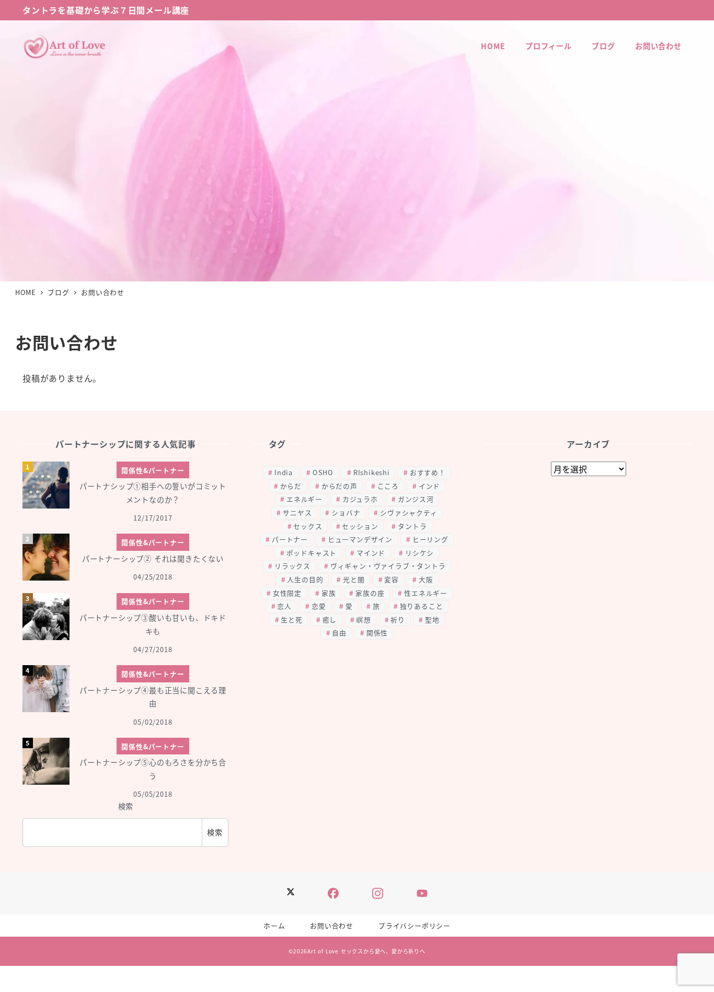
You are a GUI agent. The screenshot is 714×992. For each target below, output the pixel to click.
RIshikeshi (371, 472)
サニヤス (297, 512)
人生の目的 (305, 579)
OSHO (323, 472)
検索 (126, 806)
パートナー (290, 539)
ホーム (274, 925)
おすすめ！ (428, 472)
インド (429, 486)
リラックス (292, 566)
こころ (388, 486)
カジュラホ (360, 499)
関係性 (377, 632)
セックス (307, 526)
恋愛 (319, 606)
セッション (360, 526)
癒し (330, 619)
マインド (370, 553)
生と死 (291, 619)
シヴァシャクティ (408, 512)
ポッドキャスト (311, 553)
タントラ (412, 526)
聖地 (432, 619)
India (283, 472)
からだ (291, 486)
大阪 (426, 579)
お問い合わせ (331, 925)
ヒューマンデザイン (360, 539)
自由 (339, 632)
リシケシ (419, 553)
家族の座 (369, 593)
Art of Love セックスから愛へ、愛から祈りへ (366, 951)
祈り (397, 619)
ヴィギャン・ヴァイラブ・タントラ (388, 566)
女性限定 (287, 593)
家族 (328, 593)
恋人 (284, 606)
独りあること (421, 606)
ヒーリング (430, 539)
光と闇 (353, 579)
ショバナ (345, 512)
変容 (391, 579)
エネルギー (304, 499)
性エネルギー (425, 593)
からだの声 (339, 486)
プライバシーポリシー (414, 925)
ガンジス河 (416, 499)
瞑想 (363, 619)
